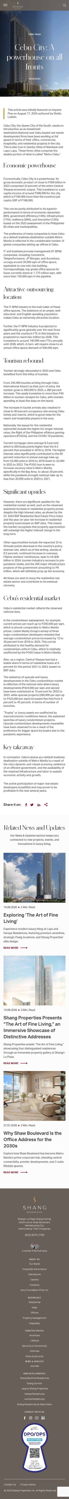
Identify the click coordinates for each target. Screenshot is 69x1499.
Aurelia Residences (34, 1399)
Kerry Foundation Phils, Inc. (34, 1290)
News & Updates (34, 1361)
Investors (34, 1285)
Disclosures (34, 1274)
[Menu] (5, 5)
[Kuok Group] (34, 1246)
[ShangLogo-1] (34, 1206)
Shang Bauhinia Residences (34, 1378)
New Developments (34, 1373)
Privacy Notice (28, 1485)
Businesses (34, 1298)
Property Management (34, 1318)
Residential (34, 1302)
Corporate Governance (34, 1269)
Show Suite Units (34, 1356)
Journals (34, 1366)
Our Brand (34, 1264)
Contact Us (10, 1485)
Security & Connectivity (34, 1346)
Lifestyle (34, 1341)
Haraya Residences (34, 1394)
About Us (34, 1259)
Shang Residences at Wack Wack (34, 1404)
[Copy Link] (46, 804)
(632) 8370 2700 (34, 1235)
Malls (34, 1308)
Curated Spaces (34, 1331)
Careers (34, 1280)
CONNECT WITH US (34, 1412)
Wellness (34, 1351)
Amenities (34, 1335)
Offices (34, 1313)
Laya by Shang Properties (34, 1389)
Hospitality (34, 1323)
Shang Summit (34, 1383)
